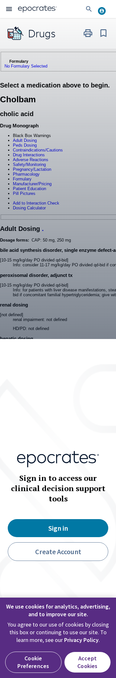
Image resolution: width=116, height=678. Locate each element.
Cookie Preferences (33, 662)
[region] (58, 638)
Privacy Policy (81, 640)
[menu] (9, 9)
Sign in (58, 528)
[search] (89, 9)
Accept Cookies (87, 662)
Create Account (58, 551)
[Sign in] (104, 9)
